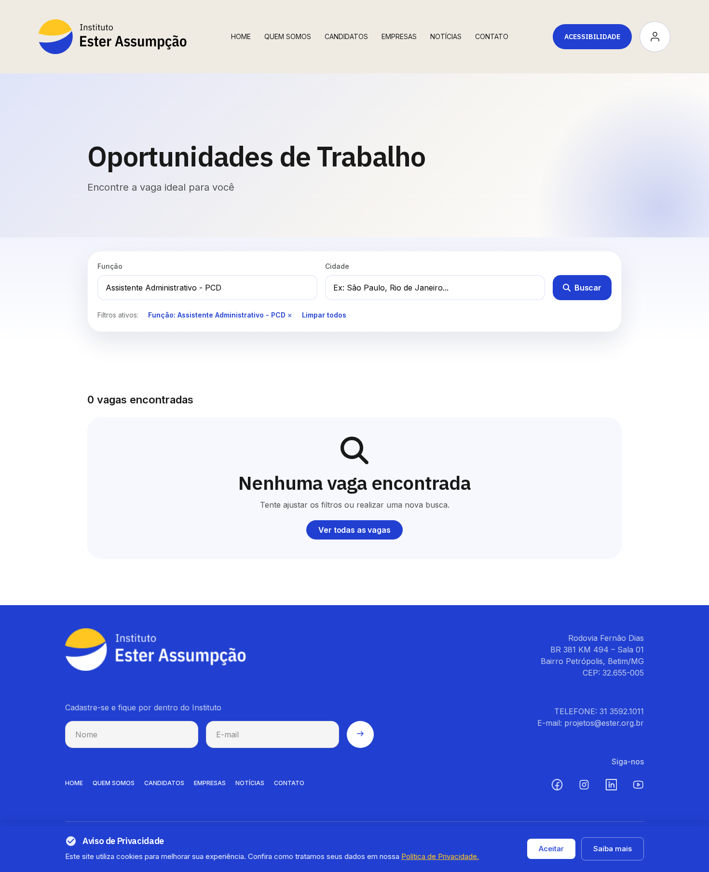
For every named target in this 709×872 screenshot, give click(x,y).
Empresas (399, 36)
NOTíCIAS (249, 783)
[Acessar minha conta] (655, 36)
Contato (491, 36)
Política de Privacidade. (440, 856)
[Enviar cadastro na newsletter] (360, 734)
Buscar (587, 287)
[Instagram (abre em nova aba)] (584, 784)
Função (110, 266)
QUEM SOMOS (114, 783)
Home (241, 36)
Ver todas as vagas (354, 530)
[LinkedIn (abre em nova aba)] (611, 784)
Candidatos (346, 36)
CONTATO (289, 783)
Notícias (446, 36)
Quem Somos (287, 36)
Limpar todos (324, 315)
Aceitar (551, 848)
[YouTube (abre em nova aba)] (638, 784)
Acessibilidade (592, 36)
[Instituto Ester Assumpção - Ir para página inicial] (113, 36)
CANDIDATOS (164, 783)
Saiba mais (612, 848)
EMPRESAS (210, 783)
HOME (74, 783)
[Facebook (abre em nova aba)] (557, 784)
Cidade (337, 266)
